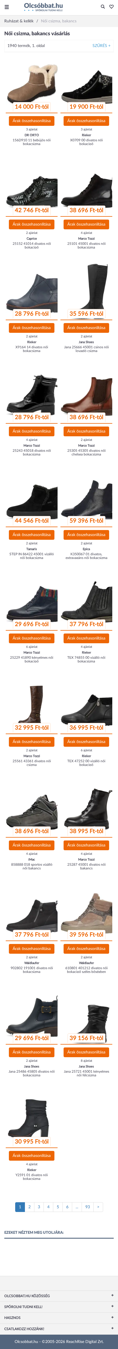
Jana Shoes (86, 342)
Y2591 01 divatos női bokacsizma (31, 1176)
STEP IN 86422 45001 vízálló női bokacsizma (31, 556)
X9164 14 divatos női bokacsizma (31, 349)
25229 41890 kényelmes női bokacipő (31, 659)
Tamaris (31, 549)
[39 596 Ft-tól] (88, 912)
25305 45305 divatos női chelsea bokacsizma (86, 452)
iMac (31, 859)
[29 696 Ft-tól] (34, 602)
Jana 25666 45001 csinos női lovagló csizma (86, 349)
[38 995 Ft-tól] (88, 809)
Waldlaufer (31, 963)
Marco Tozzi (86, 238)
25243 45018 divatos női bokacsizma (32, 452)
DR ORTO (32, 135)
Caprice (32, 238)
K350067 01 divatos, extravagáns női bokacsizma (86, 556)
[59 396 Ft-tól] (88, 498)
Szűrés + (102, 46)
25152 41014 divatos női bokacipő (32, 245)
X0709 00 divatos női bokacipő (86, 142)
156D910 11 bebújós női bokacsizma (32, 142)
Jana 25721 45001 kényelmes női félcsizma (86, 1073)
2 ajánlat (32, 232)
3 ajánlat (32, 129)
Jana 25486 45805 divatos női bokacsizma (32, 1073)
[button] (110, 7)
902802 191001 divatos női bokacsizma (32, 969)
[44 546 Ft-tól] (34, 498)
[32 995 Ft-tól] (34, 705)
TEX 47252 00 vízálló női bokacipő (86, 763)
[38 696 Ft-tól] (88, 188)
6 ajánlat (32, 646)
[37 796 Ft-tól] (88, 602)
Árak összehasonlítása (32, 121)
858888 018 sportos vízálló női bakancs (31, 866)
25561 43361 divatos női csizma (32, 763)
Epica (86, 549)
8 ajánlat (86, 1060)
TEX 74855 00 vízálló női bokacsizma (86, 659)
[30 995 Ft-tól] (34, 1119)
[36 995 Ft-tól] (88, 705)
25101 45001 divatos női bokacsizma (86, 245)
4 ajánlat (86, 232)
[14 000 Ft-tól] (34, 85)
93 (87, 1207)
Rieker (86, 135)
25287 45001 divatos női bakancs (86, 866)
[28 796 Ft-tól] (34, 292)
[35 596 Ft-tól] (88, 292)
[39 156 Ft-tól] (88, 1016)
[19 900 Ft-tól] (88, 85)
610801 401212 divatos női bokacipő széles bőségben (86, 969)
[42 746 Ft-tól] (34, 188)
